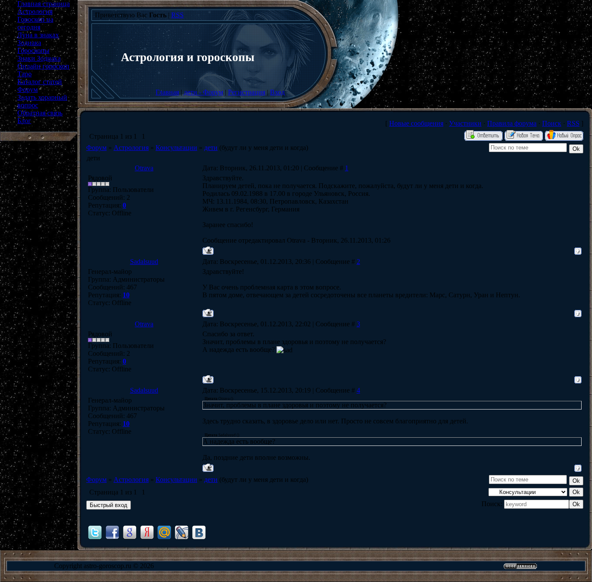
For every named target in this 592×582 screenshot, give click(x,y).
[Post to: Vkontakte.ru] (199, 532)
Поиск (551, 123)
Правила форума (512, 123)
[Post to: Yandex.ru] (147, 532)
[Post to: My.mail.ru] (164, 532)
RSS (177, 15)
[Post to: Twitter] (95, 532)
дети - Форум (203, 92)
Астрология (131, 147)
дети (211, 147)
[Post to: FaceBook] (112, 532)
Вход (277, 92)
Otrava (144, 168)
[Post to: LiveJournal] (181, 532)
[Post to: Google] (129, 532)
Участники (465, 123)
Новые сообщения (416, 123)
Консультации (176, 147)
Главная (167, 92)
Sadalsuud (144, 261)
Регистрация (246, 92)
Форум (96, 147)
